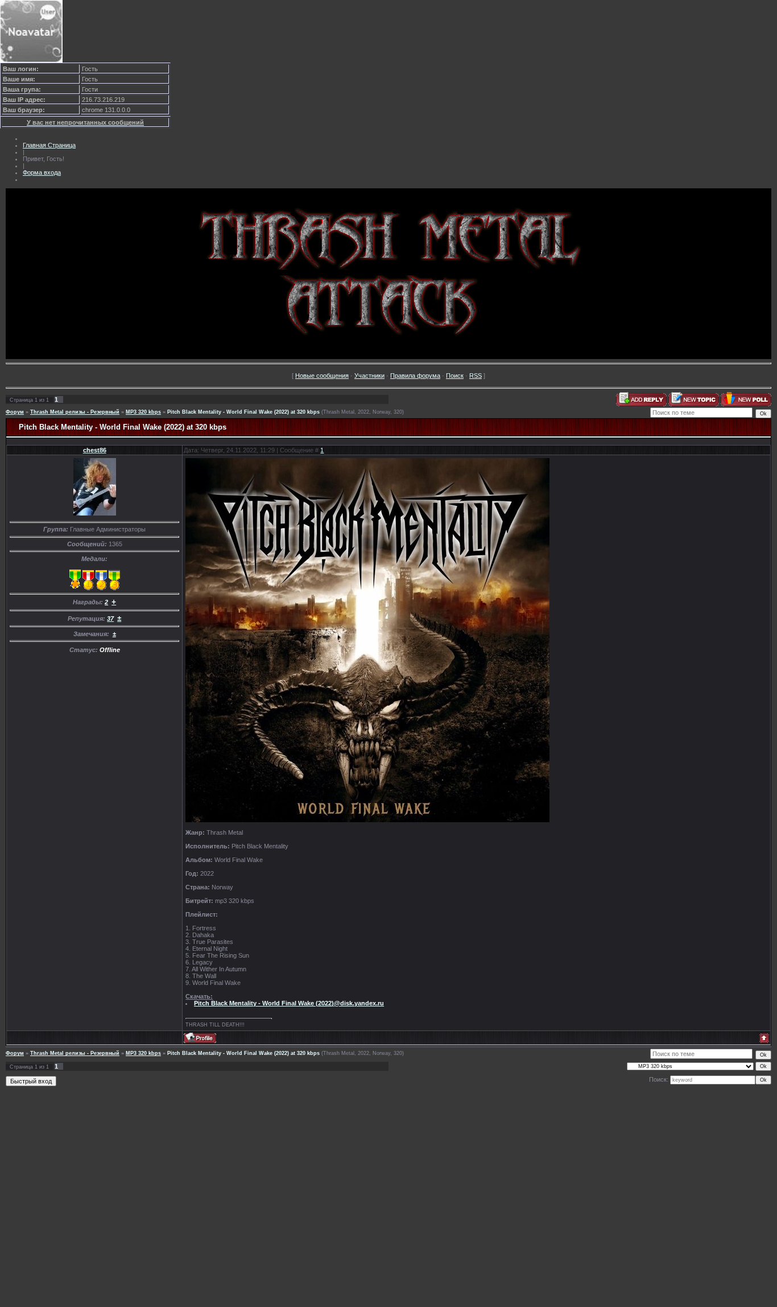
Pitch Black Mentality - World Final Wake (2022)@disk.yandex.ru (289, 1003)
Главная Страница (49, 145)
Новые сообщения (322, 375)
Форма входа (42, 172)
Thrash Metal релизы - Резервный (74, 412)
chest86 (94, 450)
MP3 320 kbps (143, 412)
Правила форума (415, 375)
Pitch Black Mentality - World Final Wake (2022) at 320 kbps (243, 412)
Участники (369, 375)
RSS (475, 375)
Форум (15, 412)
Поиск (455, 375)
